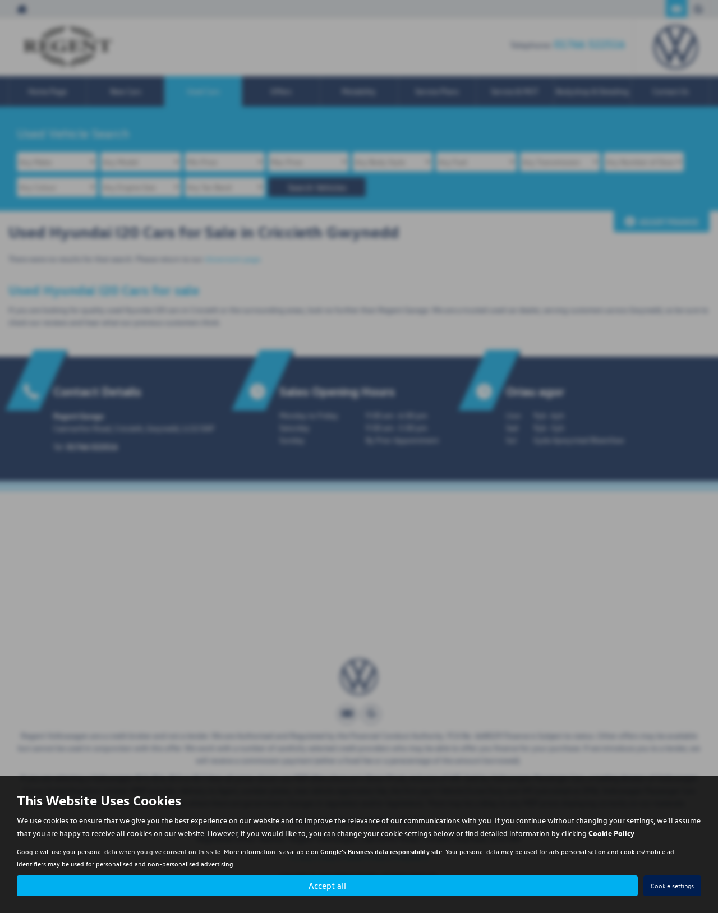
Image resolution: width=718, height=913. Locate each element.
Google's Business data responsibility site (381, 851)
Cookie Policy (611, 833)
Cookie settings (672, 886)
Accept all (327, 885)
